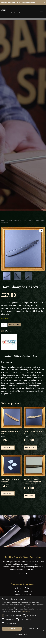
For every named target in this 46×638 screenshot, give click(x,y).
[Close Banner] (44, 3)
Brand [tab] (35, 356)
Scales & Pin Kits (28, 220)
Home (3, 220)
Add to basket (14, 324)
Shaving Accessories (14, 220)
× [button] (43, 598)
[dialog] (23, 617)
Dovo (3, 437)
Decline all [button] (33, 629)
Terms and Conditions (23, 591)
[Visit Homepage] (3, 11)
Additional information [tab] (22, 356)
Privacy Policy (26, 611)
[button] (41, 230)
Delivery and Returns (23, 588)
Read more (29, 496)
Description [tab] (6, 356)
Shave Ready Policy (23, 595)
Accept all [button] (12, 629)
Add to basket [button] (8, 447)
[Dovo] (9, 342)
